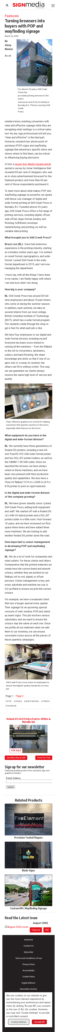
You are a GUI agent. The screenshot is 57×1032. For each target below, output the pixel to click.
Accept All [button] (39, 1022)
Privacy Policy (28, 964)
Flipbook (36, 930)
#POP (9, 701)
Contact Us (29, 946)
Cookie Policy (28, 976)
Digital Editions (28, 983)
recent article (33, 164)
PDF (47, 930)
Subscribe (28, 952)
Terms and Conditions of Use (28, 958)
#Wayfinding (31, 701)
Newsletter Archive (28, 989)
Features (12, 16)
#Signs (18, 701)
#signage (11, 706)
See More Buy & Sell (16, 757)
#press (45, 701)
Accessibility (28, 970)
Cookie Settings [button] (18, 1022)
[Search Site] (7, 5)
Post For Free (43, 757)
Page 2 (20, 696)
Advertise (28, 939)
